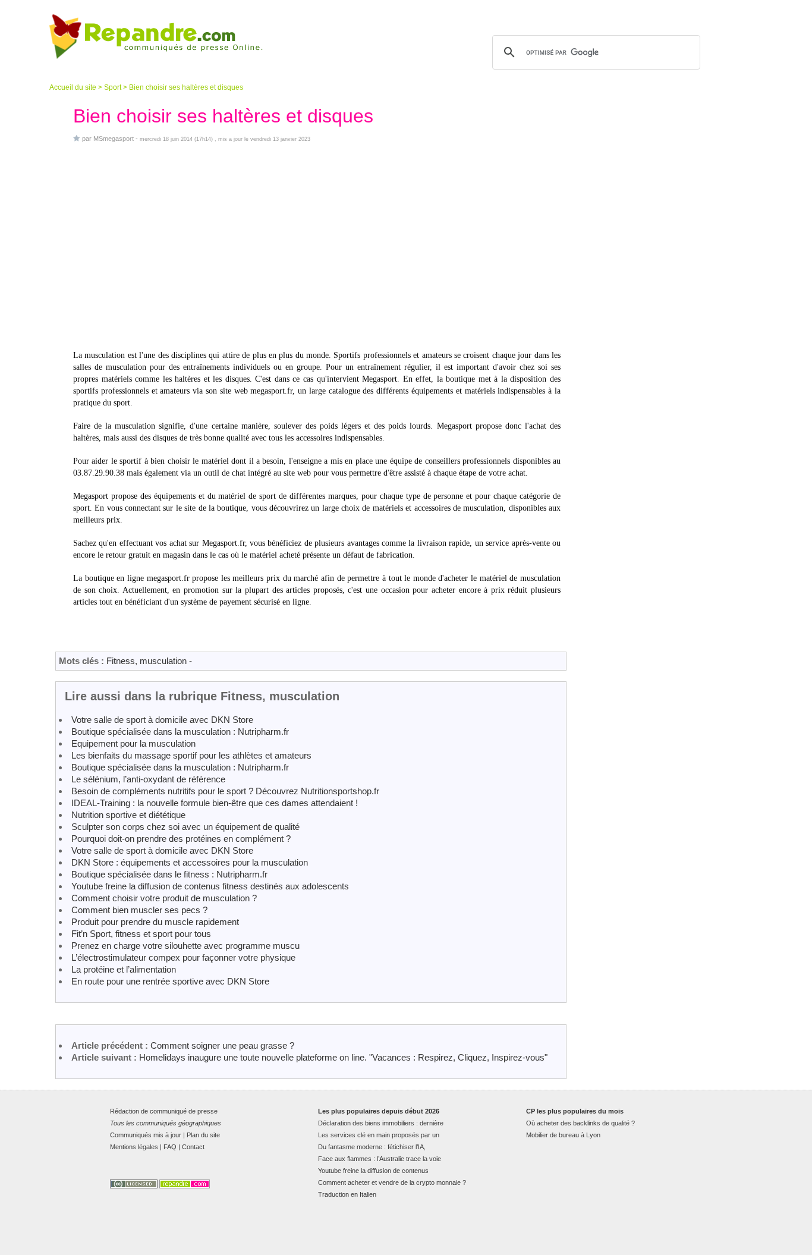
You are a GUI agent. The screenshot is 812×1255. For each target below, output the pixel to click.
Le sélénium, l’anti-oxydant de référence (148, 779)
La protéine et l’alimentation (123, 969)
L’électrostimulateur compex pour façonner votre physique (183, 957)
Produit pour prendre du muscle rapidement (155, 922)
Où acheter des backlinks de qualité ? (580, 1123)
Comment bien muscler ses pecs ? (139, 910)
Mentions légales (134, 1146)
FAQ (170, 1146)
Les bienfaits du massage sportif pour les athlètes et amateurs (191, 755)
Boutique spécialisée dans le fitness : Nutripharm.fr (169, 874)
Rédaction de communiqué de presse (164, 1111)
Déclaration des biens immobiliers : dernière (380, 1123)
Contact (193, 1146)
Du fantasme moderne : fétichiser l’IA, (372, 1146)
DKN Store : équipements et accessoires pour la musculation (189, 862)
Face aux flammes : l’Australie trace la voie (379, 1158)
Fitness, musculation (146, 661)
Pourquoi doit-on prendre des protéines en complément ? (181, 838)
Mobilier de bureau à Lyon (563, 1134)
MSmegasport (113, 138)
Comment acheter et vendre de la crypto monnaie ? (392, 1182)
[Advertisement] (317, 246)
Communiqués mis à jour (145, 1134)
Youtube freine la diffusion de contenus (373, 1170)
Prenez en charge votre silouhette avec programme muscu (185, 946)
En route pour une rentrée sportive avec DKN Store (170, 981)
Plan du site (203, 1134)
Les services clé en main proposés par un (378, 1134)
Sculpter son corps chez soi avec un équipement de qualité (185, 827)
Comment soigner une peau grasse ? (222, 1045)
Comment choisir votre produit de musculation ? (164, 898)
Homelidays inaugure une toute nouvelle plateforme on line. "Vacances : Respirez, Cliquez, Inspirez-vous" (343, 1057)
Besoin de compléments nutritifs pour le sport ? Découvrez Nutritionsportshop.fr (225, 791)
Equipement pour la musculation (133, 743)
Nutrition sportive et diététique (128, 815)
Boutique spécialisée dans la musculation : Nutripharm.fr (180, 731)
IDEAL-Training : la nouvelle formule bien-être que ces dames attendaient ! (214, 803)
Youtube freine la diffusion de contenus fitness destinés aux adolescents (210, 886)
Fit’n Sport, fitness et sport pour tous (141, 934)
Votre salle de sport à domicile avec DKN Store (162, 720)
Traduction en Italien (347, 1194)
